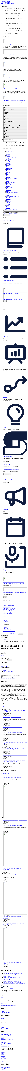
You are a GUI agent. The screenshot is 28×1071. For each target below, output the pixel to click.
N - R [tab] (20, 142)
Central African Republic (12, 192)
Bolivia (8, 177)
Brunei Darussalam (10, 182)
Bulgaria (8, 183)
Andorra (8, 155)
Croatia (8, 204)
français (5, 663)
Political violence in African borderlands (12, 727)
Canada (8, 191)
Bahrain (8, 166)
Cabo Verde (9, 187)
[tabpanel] (15, 71)
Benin (7, 174)
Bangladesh (9, 168)
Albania (8, 152)
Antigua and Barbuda (11, 158)
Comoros (8, 199)
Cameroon (8, 190)
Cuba (7, 205)
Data (5, 301)
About (5, 597)
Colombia (8, 197)
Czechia (8, 208)
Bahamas (8, 165)
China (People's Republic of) (12, 196)
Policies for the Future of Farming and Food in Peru (15, 820)
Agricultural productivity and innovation (12, 973)
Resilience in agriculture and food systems (12, 982)
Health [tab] (6, 20)
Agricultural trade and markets (10, 974)
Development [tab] (17, 10)
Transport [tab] (16, 33)
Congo (7, 200)
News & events (7, 474)
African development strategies (10, 979)
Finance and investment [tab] (10, 18)
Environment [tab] (16, 15)
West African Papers (5, 656)
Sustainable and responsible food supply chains (14, 983)
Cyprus (8, 206)
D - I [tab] (10, 142)
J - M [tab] (15, 142)
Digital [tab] (23, 10)
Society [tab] (6, 30)
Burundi (8, 186)
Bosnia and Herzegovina (12, 178)
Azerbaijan (8, 164)
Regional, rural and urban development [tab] (13, 25)
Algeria (8, 154)
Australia (8, 161)
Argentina (8, 159)
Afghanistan (9, 151)
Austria (8, 163)
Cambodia (8, 188)
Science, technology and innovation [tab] (13, 28)
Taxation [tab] (12, 30)
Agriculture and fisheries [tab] (19, 8)
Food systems (6, 976)
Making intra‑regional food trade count (12, 717)
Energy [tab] (23, 30)
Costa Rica (8, 201)
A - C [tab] (6, 142)
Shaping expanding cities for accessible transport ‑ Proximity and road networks (14, 760)
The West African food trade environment (12, 732)
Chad (7, 193)
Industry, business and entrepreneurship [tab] (13, 23)
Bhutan (8, 175)
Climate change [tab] (8, 10)
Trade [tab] (18, 30)
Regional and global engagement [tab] (16, 145)
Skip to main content (5, 1)
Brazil (7, 181)
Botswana (8, 179)
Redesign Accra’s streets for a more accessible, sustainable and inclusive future (13, 749)
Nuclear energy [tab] (8, 33)
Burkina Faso (9, 184)
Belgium (8, 172)
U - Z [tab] (6, 145)
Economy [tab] (7, 13)
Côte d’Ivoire (9, 202)
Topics (5, 6)
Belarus (8, 170)
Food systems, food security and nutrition (12, 981)
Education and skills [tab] (15, 13)
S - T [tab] (24, 142)
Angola (8, 156)
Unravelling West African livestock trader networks (15, 755)
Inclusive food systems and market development (14, 874)
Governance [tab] (20, 18)
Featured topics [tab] (8, 8)
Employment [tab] (7, 15)
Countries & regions (8, 139)
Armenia (8, 160)
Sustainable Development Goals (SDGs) (12, 977)
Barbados (8, 169)
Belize (7, 173)
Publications (6, 215)
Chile (7, 195)
